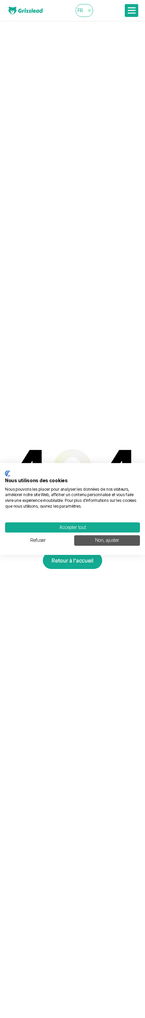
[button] (84, 10)
